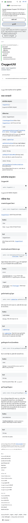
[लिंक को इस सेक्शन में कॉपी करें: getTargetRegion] (13, 387)
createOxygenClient (8, 120)
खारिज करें (14, 19)
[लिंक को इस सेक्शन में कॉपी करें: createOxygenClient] (16, 203)
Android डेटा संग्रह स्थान (6, 456)
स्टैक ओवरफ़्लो (4, 507)
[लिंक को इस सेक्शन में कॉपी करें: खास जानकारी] (12, 96)
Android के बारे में (5, 514)
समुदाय (11, 514)
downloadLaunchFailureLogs (10, 130)
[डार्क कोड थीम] (26, 186)
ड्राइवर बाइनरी (3, 467)
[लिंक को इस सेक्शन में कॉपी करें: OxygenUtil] (9, 181)
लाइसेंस (20, 514)
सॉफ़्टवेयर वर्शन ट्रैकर (5, 509)
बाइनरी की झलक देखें (5, 463)
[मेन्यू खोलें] (2, 1)
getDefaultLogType (8, 143)
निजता (25, 514)
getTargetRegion (7, 164)
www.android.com (5, 502)
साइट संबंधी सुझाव (6, 517)
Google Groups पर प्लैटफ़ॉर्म (7, 485)
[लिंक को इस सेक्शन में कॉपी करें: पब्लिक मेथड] (11, 199)
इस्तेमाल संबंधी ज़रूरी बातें (5, 458)
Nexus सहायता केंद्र (5, 500)
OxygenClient (6, 123)
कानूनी (16, 514)
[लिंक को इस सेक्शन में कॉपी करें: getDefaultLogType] (15, 294)
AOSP (2, 41)
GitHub (2, 470)
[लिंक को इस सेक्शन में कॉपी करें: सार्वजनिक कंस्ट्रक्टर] (16, 177)
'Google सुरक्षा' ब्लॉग (5, 483)
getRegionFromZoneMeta (9, 154)
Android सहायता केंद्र (5, 495)
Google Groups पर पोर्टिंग (6, 489)
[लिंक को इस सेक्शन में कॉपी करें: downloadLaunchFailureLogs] (21, 249)
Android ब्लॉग (4, 480)
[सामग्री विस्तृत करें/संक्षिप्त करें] (18, 45)
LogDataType (10, 139)
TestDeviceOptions (18, 164)
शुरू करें (14, 24)
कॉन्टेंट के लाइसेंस (19, 444)
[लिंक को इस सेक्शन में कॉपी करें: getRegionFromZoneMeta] (19, 342)
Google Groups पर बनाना (6, 487)
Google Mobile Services (6, 505)
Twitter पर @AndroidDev (6, 478)
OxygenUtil (6, 104)
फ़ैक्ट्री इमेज (3, 465)
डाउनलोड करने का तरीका (6, 461)
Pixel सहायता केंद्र (4, 498)
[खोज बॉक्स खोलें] (17, 2)
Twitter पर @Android (5, 476)
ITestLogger (13, 132)
